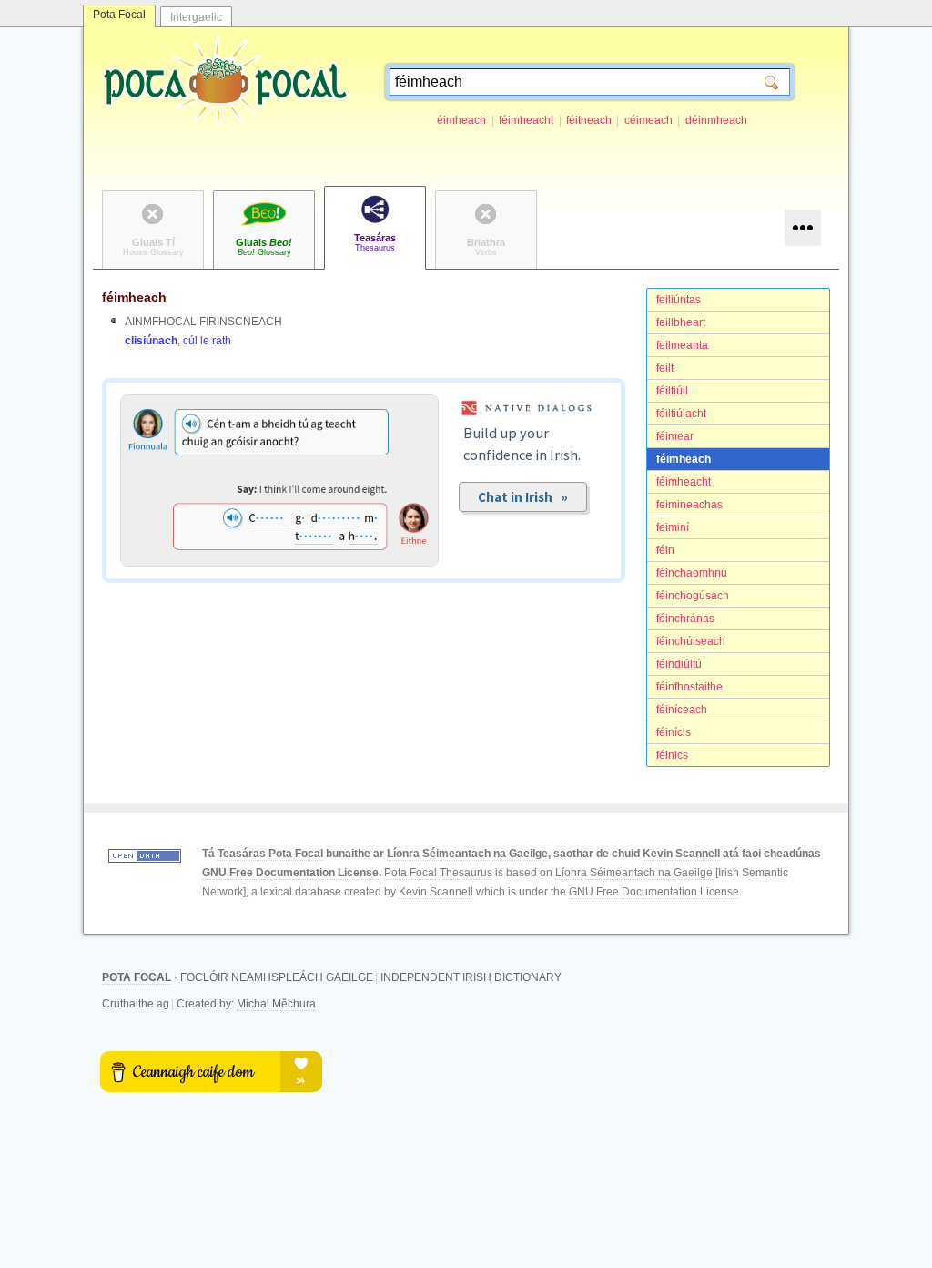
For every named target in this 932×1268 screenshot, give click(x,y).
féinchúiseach (690, 641)
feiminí (672, 527)
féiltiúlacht (681, 413)
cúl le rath (207, 340)
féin (665, 550)
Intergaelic (196, 17)
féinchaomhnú (691, 573)
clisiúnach (151, 340)
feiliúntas (678, 299)
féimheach (683, 459)
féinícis (673, 732)
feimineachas (689, 504)
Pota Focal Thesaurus (438, 872)
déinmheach (716, 120)
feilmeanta (682, 345)
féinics (672, 755)
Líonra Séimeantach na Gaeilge (467, 853)
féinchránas (685, 618)
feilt (665, 368)
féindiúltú (679, 664)
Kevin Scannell (681, 853)
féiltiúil (672, 390)
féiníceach (681, 709)
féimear (675, 436)
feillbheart (680, 322)
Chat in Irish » (523, 497)
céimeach (648, 120)
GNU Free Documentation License (290, 872)
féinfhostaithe (689, 686)
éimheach (461, 120)
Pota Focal (119, 14)
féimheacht (526, 120)
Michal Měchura (276, 1003)
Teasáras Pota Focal (270, 853)
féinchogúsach (692, 595)
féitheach (589, 120)
